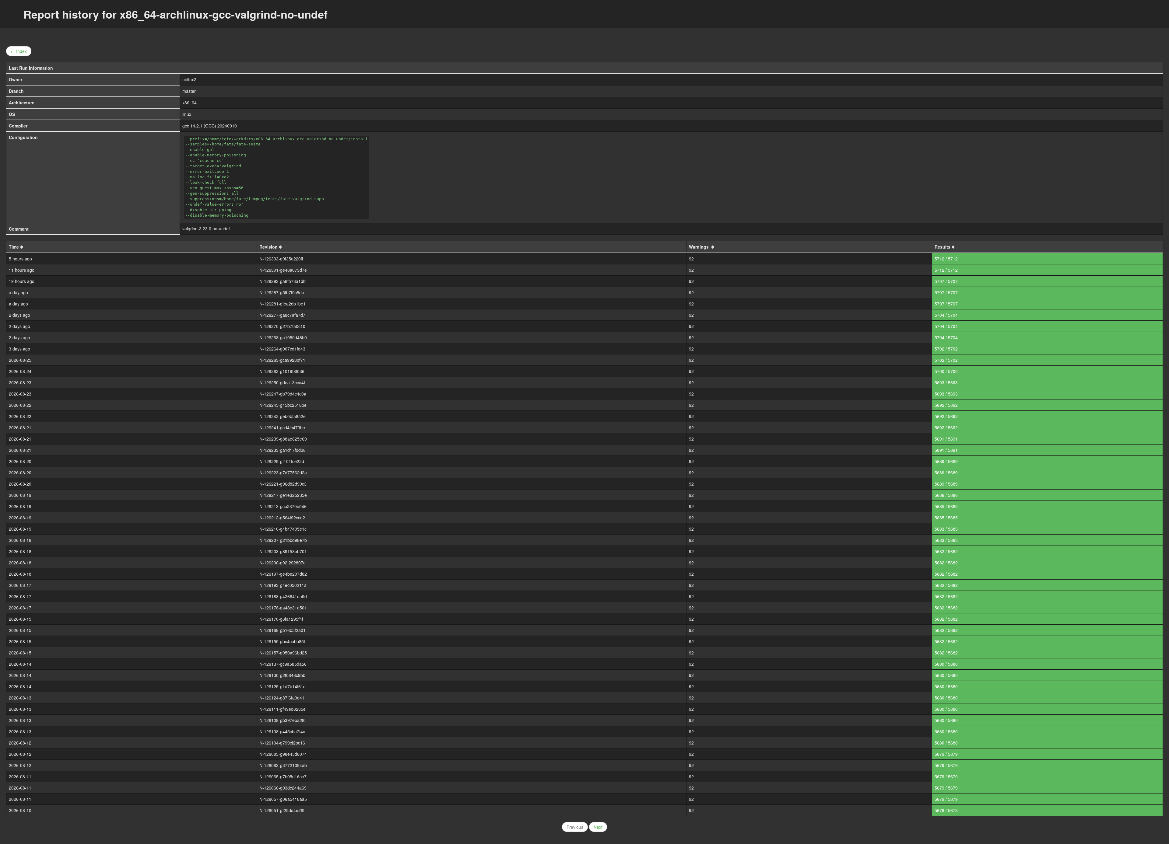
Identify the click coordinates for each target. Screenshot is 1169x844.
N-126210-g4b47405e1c (283, 529)
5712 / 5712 (946, 259)
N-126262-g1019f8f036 (281, 371)
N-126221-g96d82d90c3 (283, 484)
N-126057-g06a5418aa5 (283, 799)
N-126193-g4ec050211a (283, 585)
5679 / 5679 (946, 754)
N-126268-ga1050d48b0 (283, 337)
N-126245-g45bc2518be (283, 405)
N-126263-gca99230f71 (282, 360)
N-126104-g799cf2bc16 (282, 743)
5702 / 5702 (946, 349)
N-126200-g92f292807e (282, 563)
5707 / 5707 (946, 281)
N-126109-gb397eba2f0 (282, 720)
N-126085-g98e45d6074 (283, 754)
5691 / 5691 (946, 439)
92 (691, 259)
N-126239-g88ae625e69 (283, 439)
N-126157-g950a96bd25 (283, 653)
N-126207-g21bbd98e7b (283, 540)
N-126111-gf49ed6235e (282, 709)
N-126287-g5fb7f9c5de (281, 292)
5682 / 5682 (946, 551)
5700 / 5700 (946, 371)
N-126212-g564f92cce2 (282, 517)
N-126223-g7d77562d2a (283, 472)
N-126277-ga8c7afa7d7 (282, 315)
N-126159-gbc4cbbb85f (282, 641)
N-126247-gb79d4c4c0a (282, 394)
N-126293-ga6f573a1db (282, 281)
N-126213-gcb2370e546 (283, 506)
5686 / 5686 (946, 495)
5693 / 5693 (946, 382)
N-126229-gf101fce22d (281, 461)
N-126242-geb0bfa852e (282, 416)
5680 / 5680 (946, 664)
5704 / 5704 (946, 315)
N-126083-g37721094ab (283, 765)
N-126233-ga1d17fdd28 (282, 450)
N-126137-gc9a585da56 (283, 664)
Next (598, 827)
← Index (19, 51)
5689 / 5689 (946, 461)
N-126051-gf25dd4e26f (281, 810)
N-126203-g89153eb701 (283, 551)
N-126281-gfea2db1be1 (282, 304)
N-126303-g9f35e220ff (281, 259)
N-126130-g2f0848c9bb (282, 675)
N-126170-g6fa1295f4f (281, 619)
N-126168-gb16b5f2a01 (282, 630)
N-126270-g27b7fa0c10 (282, 326)
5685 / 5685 (946, 506)
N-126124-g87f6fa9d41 (281, 698)
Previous (575, 827)
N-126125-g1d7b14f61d (282, 686)
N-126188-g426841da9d (283, 596)
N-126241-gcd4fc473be (282, 427)
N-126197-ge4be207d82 (283, 574)
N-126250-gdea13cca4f (282, 382)
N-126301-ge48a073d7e (283, 270)
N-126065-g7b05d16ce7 (283, 776)
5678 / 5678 (946, 810)
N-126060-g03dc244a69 (283, 788)
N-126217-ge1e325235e (283, 495)
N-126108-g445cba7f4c (282, 731)
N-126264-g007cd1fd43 (282, 349)
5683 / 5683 (946, 529)
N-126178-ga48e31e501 (283, 608)
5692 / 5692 (946, 405)
